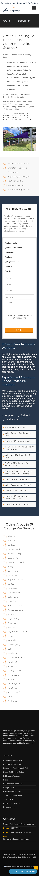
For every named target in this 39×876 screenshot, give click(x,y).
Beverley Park (14, 558)
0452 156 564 (16, 828)
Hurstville (12, 601)
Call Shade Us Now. (11, 109)
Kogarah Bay (13, 619)
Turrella (11, 697)
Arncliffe (11, 541)
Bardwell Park (14, 549)
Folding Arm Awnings (11, 776)
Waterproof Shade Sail (12, 792)
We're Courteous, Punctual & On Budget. (19, 3)
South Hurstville (15, 692)
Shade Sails (12, 243)
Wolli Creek (13, 701)
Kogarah (11, 614)
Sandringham (14, 684)
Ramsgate (12, 666)
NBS (34, 857)
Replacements (13, 262)
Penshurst (12, 662)
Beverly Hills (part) (16, 562)
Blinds (9, 257)
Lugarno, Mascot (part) (18, 632)
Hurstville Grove (15, 606)
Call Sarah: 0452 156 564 (25, 871)
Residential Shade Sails (12, 760)
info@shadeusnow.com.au (14, 231)
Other (9, 271)
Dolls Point (13, 597)
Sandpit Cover (8, 788)
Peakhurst (12, 653)
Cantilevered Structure (11, 803)
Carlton (11, 584)
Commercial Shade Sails (12, 764)
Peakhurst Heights (16, 658)
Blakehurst (13, 575)
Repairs (10, 266)
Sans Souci (12, 688)
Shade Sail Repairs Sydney (14, 772)
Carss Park (12, 588)
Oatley (10, 649)
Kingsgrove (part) (15, 610)
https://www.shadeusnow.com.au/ (16, 839)
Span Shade (8, 799)
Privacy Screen (9, 807)
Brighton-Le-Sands (16, 580)
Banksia (11, 545)
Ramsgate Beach (15, 671)
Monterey (12, 636)
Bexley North (13, 571)
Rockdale (12, 679)
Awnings (10, 252)
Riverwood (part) (15, 675)
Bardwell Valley (14, 554)
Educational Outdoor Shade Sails (16, 768)
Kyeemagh (12, 623)
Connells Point (14, 593)
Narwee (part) (14, 645)
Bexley (10, 567)
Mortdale (12, 640)
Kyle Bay (11, 627)
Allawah (11, 536)
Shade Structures (14, 248)
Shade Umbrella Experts (12, 795)
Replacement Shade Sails (13, 784)
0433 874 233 (19, 228)
